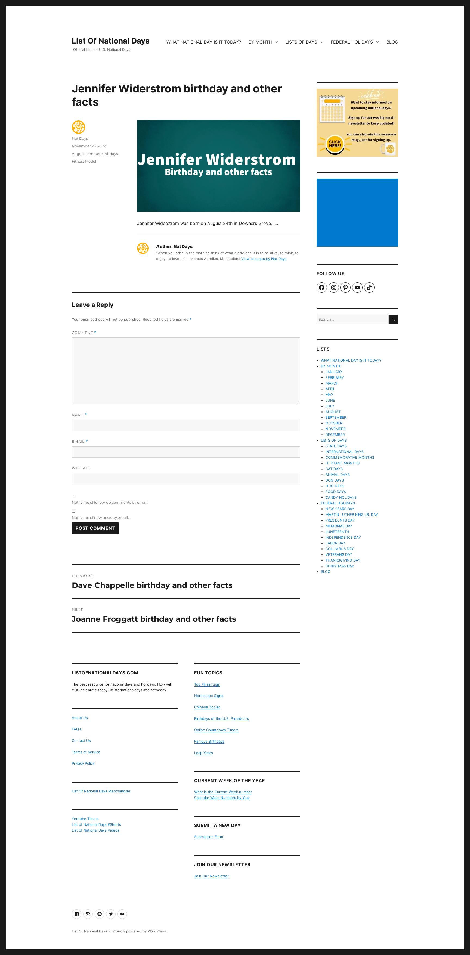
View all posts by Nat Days (263, 258)
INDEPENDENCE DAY (343, 537)
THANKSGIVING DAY (343, 560)
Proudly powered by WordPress (139, 931)
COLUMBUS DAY (340, 549)
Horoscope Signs (208, 695)
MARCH (332, 383)
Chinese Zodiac (207, 707)
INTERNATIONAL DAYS (345, 451)
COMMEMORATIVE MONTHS (350, 457)
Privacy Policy (83, 763)
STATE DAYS (336, 446)
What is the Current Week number (223, 792)
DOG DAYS (335, 480)
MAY (329, 394)
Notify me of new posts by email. (100, 517)
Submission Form (208, 837)
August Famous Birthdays (95, 153)
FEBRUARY (335, 377)
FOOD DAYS (336, 491)
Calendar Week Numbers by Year (222, 797)
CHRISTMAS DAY (340, 566)
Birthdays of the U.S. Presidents (221, 718)
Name (80, 415)
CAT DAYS (334, 469)
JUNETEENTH (337, 531)
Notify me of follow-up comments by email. (110, 502)
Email (80, 441)
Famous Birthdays (209, 741)
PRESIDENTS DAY (340, 520)
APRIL (330, 389)
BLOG (392, 42)
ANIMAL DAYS (338, 474)
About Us (80, 717)
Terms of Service (86, 752)
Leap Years (203, 753)
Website (81, 468)
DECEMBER (335, 434)
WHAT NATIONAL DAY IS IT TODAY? (203, 42)
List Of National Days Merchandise (101, 791)
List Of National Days (111, 40)
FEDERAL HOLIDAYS (352, 42)
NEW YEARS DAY (340, 509)
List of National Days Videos (95, 830)
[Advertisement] (358, 213)
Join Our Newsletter (211, 876)
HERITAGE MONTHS (343, 463)
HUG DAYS (335, 486)
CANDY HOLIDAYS (341, 497)
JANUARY (334, 372)
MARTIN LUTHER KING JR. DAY (352, 514)
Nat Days (80, 138)
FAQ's (77, 729)
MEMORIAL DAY (339, 526)
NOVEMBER (335, 429)
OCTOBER (334, 423)
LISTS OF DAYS (301, 42)
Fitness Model (84, 161)
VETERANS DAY (339, 554)
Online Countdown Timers (216, 730)
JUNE (330, 400)
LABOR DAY (335, 543)
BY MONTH (260, 42)
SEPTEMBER (336, 417)
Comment (84, 332)
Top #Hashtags (207, 684)
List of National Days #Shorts (96, 824)
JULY (330, 406)
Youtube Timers (85, 819)
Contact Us (81, 740)
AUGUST (333, 412)
